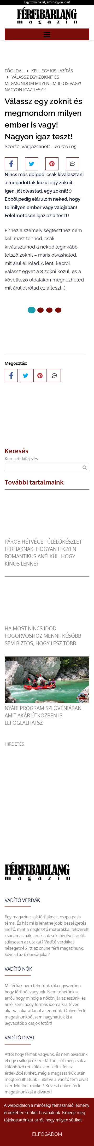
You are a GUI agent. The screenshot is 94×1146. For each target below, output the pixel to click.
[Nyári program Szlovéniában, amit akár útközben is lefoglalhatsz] (47, 701)
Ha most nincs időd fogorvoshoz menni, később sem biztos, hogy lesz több (43, 635)
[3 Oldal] (58, 310)
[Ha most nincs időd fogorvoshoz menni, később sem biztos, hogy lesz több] (47, 621)
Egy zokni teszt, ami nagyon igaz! (47, 2)
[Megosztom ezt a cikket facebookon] (11, 163)
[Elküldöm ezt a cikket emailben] (72, 163)
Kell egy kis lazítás (52, 70)
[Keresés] (84, 467)
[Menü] (47, 34)
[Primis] (47, 25)
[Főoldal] (32, 310)
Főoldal (14, 70)
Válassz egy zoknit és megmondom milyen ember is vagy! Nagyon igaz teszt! (43, 83)
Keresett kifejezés (21, 458)
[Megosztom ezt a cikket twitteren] (31, 163)
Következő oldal (42, 327)
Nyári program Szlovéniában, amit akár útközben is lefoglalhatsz (44, 715)
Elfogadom (47, 1134)
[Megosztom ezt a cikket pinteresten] (51, 163)
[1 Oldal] (40, 310)
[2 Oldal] (49, 310)
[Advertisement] (47, 794)
